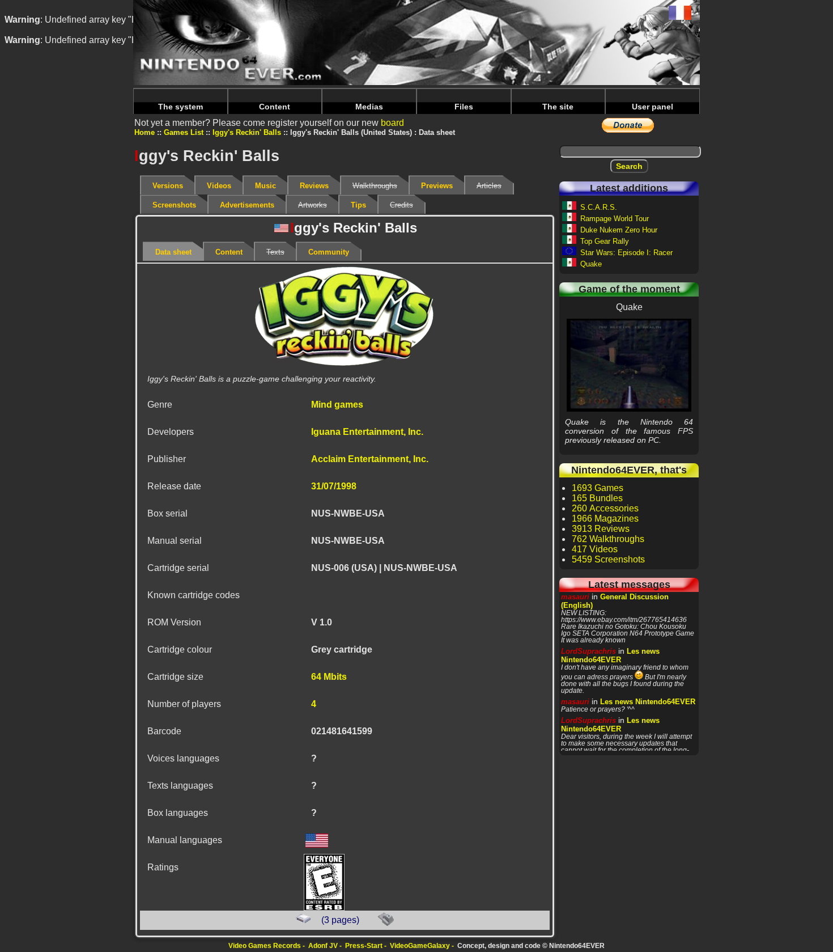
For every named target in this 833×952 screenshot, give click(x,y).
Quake (591, 264)
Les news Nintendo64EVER (610, 655)
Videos (219, 185)
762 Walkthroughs (608, 539)
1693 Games (597, 488)
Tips (358, 205)
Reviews (314, 185)
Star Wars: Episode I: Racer (626, 252)
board (392, 123)
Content (274, 106)
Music (265, 185)
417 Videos (595, 549)
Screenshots (174, 205)
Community (328, 252)
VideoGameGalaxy (420, 945)
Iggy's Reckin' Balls (246, 132)
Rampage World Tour (614, 218)
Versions (167, 185)
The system (180, 106)
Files (463, 106)
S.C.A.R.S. (598, 207)
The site (557, 106)
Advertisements (247, 205)
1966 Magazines (605, 518)
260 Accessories (605, 508)
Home (144, 132)
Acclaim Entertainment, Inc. (369, 459)
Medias (369, 106)
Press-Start (363, 945)
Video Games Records (264, 945)
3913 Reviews (601, 529)
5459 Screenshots (608, 559)
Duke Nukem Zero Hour (618, 230)
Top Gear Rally (604, 241)
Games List (183, 132)
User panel (652, 106)
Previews (437, 185)
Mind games (337, 404)
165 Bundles (597, 498)
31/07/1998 (333, 486)
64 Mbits (329, 677)
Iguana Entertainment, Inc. (367, 432)
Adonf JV (323, 945)
